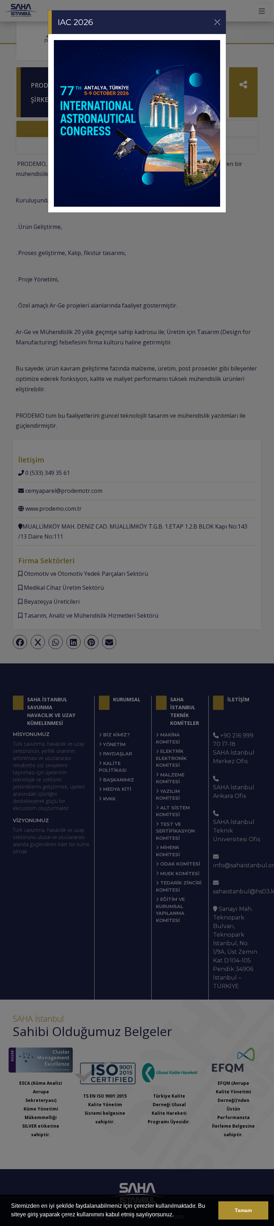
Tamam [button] (243, 1210)
